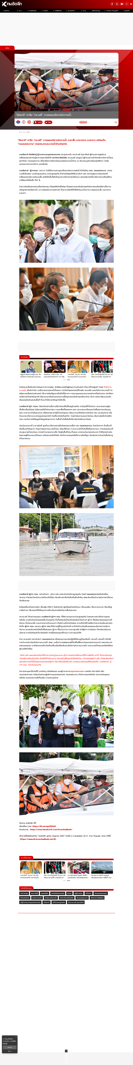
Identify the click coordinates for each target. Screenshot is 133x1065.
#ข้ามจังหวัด (24, 898)
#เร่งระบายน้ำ (37, 898)
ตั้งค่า (9, 1051)
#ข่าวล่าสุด (24, 893)
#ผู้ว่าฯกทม (78, 893)
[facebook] (112, 4)
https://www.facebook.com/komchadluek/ (51, 829)
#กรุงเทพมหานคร (101, 893)
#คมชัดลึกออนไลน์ (57, 893)
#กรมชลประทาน (82, 898)
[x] (117, 4)
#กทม (69, 893)
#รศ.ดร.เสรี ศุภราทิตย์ (76, 902)
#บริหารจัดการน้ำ (51, 898)
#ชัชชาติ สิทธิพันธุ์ (97, 898)
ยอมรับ (10, 1047)
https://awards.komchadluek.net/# (38, 839)
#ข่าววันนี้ (34, 893)
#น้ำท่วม (88, 893)
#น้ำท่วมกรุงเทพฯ (59, 902)
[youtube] (122, 4)
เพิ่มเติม (5, 1043)
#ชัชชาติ (46, 902)
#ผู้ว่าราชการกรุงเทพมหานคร (30, 902)
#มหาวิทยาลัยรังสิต (66, 898)
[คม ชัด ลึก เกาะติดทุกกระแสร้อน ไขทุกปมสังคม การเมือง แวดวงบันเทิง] (66, 4)
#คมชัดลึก (44, 893)
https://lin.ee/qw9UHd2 (44, 826)
